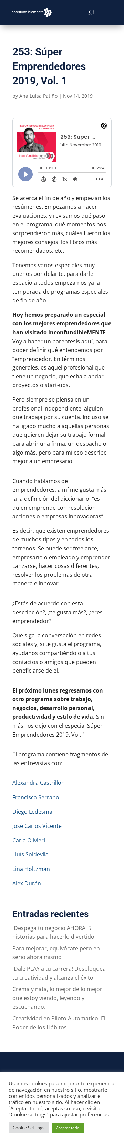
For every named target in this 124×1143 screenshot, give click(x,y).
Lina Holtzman (31, 869)
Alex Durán (26, 883)
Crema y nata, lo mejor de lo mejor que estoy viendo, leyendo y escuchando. (57, 997)
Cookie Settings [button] (28, 1127)
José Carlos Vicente (37, 826)
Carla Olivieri (28, 840)
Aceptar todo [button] (68, 1127)
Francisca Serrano (35, 797)
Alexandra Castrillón (38, 783)
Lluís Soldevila (30, 854)
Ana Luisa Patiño (38, 96)
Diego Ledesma (32, 811)
